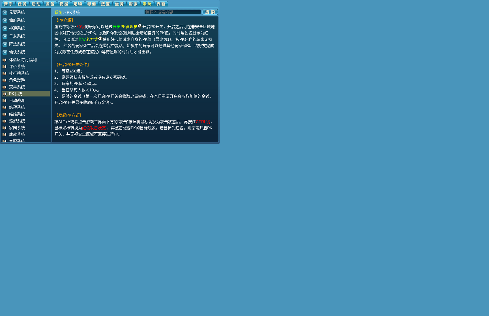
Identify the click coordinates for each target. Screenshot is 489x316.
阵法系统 (17, 44)
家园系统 (17, 127)
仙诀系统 (17, 52)
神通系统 (17, 28)
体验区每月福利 (23, 59)
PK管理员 (129, 26)
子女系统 (17, 36)
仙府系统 (17, 20)
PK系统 (15, 93)
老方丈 (92, 39)
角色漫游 (17, 80)
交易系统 (17, 87)
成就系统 (17, 134)
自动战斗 (17, 100)
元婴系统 (17, 12)
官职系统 (17, 141)
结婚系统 (17, 114)
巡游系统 (17, 121)
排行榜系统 (19, 73)
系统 (58, 12)
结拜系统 (17, 107)
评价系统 (17, 66)
